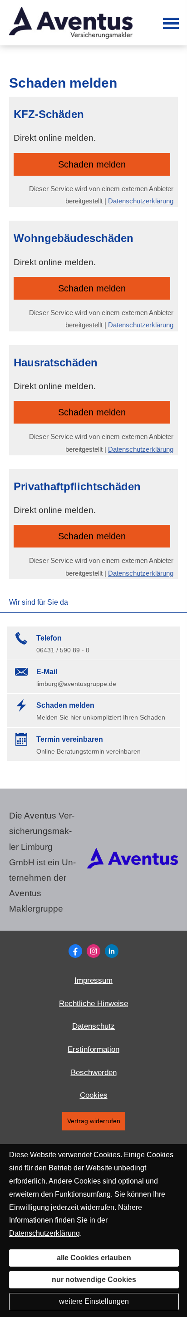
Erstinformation (93, 1049)
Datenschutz (93, 1026)
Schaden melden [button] (92, 164)
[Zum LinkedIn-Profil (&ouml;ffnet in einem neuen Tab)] (111, 951)
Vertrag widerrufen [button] (93, 1121)
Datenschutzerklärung (140, 201)
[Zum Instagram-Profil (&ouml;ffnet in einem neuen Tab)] (93, 951)
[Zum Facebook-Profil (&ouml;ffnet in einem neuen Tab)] (75, 951)
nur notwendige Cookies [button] (94, 1279)
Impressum (93, 980)
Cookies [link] (94, 1095)
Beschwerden (94, 1072)
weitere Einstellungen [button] (94, 1301)
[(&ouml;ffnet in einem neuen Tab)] (132, 865)
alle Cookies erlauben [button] (94, 1258)
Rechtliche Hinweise (93, 1003)
